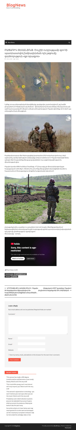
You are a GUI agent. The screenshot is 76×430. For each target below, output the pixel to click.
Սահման (14, 276)
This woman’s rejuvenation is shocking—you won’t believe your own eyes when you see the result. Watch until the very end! (20, 394)
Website (11, 350)
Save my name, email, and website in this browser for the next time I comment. (35, 355)
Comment (12, 314)
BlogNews (16, 4)
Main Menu (11, 42)
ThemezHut (68, 428)
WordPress (57, 426)
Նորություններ (21, 274)
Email (10, 344)
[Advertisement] (38, 26)
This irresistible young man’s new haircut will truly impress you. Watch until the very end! (19, 386)
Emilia (17, 59)
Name (10, 339)
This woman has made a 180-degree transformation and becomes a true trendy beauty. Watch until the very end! (20, 379)
